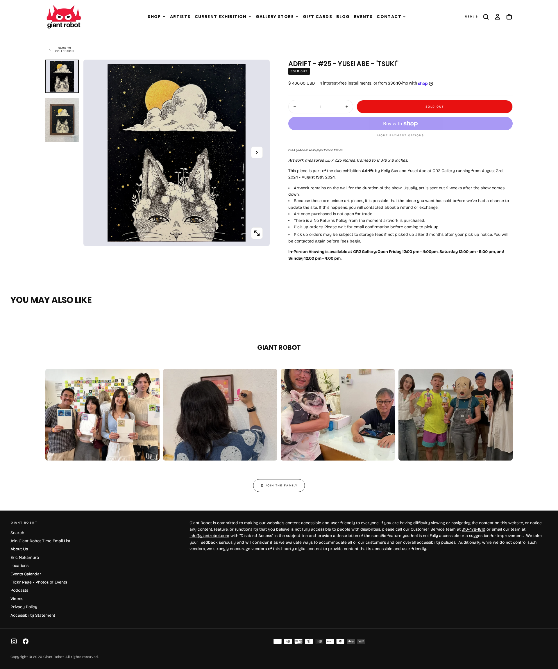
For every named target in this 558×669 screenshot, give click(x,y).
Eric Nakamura (24, 557)
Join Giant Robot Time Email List (40, 540)
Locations (19, 565)
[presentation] (256, 233)
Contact (389, 16)
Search (17, 532)
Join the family (282, 485)
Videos (16, 598)
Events (363, 16)
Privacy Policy (23, 606)
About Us (19, 549)
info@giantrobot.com (209, 535)
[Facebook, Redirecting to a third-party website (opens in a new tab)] (25, 641)
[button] (164, 16)
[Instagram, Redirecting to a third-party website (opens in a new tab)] (13, 641)
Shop (154, 16)
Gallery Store (275, 16)
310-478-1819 (473, 529)
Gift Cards (317, 16)
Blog (343, 16)
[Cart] (509, 17)
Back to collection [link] (64, 50)
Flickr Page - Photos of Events (38, 582)
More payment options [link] (400, 135)
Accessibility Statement (32, 615)
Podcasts (19, 590)
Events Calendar (25, 574)
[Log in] (497, 17)
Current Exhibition (221, 16)
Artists (180, 16)
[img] (277, 641)
